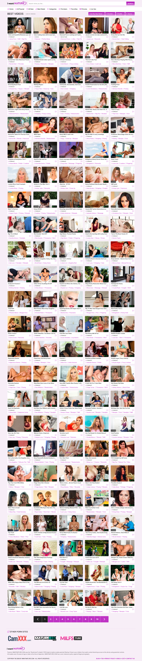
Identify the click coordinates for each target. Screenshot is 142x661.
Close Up (46, 89)
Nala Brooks (90, 188)
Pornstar (21, 64)
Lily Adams (75, 337)
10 (97, 619)
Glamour (37, 39)
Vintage (123, 487)
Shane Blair (12, 412)
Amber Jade (39, 188)
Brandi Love (64, 611)
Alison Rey (12, 512)
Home (11, 9)
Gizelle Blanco (91, 437)
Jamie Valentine (40, 337)
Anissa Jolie (64, 188)
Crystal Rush (116, 288)
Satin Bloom (64, 64)
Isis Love (12, 263)
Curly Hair (25, 611)
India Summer (73, 362)
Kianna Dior (90, 113)
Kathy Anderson (65, 213)
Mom (22, 537)
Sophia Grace (91, 586)
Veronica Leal (65, 437)
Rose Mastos (65, 487)
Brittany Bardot (14, 288)
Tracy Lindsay (74, 64)
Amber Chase (65, 412)
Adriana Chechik (117, 89)
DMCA (119, 658)
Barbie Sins (64, 312)
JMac (74, 39)
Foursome (73, 312)
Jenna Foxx (12, 39)
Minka (11, 487)
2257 (123, 658)
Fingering (79, 163)
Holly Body (116, 487)
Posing (126, 89)
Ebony (97, 238)
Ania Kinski (90, 337)
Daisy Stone (47, 263)
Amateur (104, 113)
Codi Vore (38, 537)
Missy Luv (90, 462)
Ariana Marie (13, 163)
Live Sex (93, 9)
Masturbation (103, 89)
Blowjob (51, 64)
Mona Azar (90, 288)
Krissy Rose (116, 512)
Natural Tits (122, 462)
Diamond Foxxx (65, 39)
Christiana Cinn (117, 213)
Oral (128, 113)
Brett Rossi (38, 263)
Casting (37, 213)
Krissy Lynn (116, 188)
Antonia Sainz (102, 537)
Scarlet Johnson (117, 437)
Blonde (19, 138)
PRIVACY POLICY (110, 658)
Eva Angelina (13, 462)
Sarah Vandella (65, 337)
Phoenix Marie (13, 312)
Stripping (72, 89)
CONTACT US (130, 658)
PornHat (12, 37)
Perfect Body (46, 39)
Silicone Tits (22, 462)
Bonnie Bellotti (39, 462)
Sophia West (64, 387)
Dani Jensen (64, 89)
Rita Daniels (38, 238)
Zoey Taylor (73, 611)
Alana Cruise (39, 586)
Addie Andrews (65, 462)
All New (30, 9)
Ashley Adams (117, 387)
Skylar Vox (124, 586)
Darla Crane (13, 337)
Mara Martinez (117, 64)
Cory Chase (90, 64)
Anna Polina (90, 138)
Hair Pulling (125, 39)
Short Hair (47, 512)
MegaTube (64, 37)
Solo (124, 64)
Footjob (105, 188)
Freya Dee (64, 163)
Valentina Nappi (91, 537)
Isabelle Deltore (91, 213)
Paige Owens (39, 487)
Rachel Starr (116, 39)
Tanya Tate (38, 89)
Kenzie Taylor (117, 238)
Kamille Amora (13, 238)
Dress (103, 238)
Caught (124, 288)
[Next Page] (104, 619)
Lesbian (26, 163)
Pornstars (63, 9)
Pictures (84, 9)
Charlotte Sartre (40, 163)
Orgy (62, 138)
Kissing (37, 64)
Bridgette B (90, 163)
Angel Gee (12, 387)
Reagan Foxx (24, 312)
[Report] (30, 37)
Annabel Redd (39, 312)
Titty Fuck (116, 113)
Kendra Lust (90, 412)
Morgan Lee (116, 561)
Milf (19, 39)
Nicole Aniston (117, 537)
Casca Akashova (14, 537)
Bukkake (73, 437)
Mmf (54, 238)
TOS (102, 658)
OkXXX (37, 37)
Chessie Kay (13, 89)
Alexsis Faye (39, 561)
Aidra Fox (64, 362)
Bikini (18, 611)
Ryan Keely (38, 512)
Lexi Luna (90, 263)
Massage (71, 163)
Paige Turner (90, 387)
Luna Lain (115, 163)
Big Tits (24, 39)
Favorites (74, 9)
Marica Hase (116, 263)
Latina (123, 561)
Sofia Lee (12, 561)
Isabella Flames (91, 362)
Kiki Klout (12, 611)
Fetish (20, 163)
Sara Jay (12, 437)
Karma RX (12, 138)
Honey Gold (124, 312)
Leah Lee (98, 64)
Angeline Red (73, 263)
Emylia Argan (116, 362)
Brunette (49, 337)
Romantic (98, 39)
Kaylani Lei (64, 288)
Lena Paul (64, 586)
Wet (46, 487)
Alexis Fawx (126, 387)
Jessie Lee (90, 39)
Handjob (22, 238)
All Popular (20, 9)
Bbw (129, 462)
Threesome (47, 238)
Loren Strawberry (92, 89)
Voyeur (21, 89)
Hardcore (26, 138)
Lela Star (115, 337)
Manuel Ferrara (126, 263)
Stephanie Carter (23, 412)
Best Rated (41, 9)
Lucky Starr (90, 238)
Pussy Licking (46, 113)
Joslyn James (91, 487)
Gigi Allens (64, 238)
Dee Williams (39, 387)
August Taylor (13, 213)
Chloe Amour (39, 288)
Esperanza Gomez (14, 362)
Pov (97, 312)
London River (13, 188)
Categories (52, 9)
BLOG (98, 658)
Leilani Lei (64, 263)
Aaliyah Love (39, 437)
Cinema (97, 462)
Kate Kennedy (21, 512)
